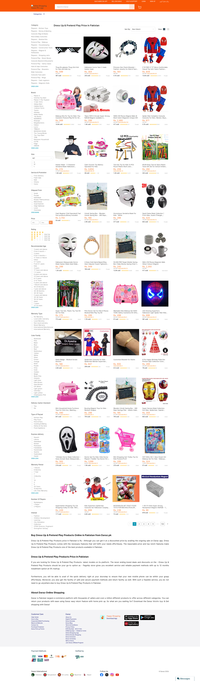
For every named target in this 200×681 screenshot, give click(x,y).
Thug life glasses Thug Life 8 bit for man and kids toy (67, 68)
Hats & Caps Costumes (39, 66)
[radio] (32, 232)
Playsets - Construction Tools (41, 48)
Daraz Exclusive (70, 637)
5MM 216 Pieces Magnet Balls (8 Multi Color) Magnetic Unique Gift (125, 117)
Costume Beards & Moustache (42, 61)
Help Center (35, 617)
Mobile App (158, 601)
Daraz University (71, 639)
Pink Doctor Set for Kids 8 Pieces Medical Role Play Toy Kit (96, 312)
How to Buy (34, 619)
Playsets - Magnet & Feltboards (38, 51)
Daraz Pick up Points (37, 629)
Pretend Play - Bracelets (40, 69)
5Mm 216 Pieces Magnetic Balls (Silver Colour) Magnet (153, 263)
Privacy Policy (70, 627)
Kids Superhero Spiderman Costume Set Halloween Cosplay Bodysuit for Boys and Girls (96, 507)
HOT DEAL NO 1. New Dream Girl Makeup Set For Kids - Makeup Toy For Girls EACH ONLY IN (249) (154, 459)
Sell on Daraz (70, 641)
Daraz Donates (70, 621)
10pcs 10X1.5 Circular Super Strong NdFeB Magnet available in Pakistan (97, 118)
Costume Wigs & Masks (39, 34)
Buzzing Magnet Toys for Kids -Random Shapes (95, 409)
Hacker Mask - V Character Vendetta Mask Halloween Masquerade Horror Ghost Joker (67, 166)
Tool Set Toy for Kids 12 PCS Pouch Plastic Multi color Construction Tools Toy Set (123, 166)
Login (144, 1)
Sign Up (152, 1)
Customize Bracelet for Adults (124, 359)
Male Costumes (36, 72)
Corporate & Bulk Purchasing (40, 621)
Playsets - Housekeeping (40, 45)
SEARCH (131, 6)
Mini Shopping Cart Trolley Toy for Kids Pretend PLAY (125, 458)
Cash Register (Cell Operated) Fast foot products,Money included (68, 214)
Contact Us (34, 625)
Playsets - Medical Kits (39, 39)
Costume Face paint (38, 75)
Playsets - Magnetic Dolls (40, 83)
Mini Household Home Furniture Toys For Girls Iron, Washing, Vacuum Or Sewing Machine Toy (67, 410)
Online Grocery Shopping (73, 635)
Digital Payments (71, 619)
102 (162, 524)
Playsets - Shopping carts (40, 55)
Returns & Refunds (37, 623)
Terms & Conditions (72, 625)
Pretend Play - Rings (38, 77)
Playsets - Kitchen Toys (39, 28)
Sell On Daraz (117, 1)
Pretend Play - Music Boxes (41, 58)
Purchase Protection (37, 627)
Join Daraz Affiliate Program (74, 643)
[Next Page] (167, 524)
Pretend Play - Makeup (39, 42)
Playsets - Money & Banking (41, 31)
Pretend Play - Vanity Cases (41, 64)
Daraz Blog (69, 623)
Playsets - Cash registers (40, 80)
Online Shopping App (72, 633)
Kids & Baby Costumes (39, 36)
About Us (68, 617)
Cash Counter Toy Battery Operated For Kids (93, 165)
